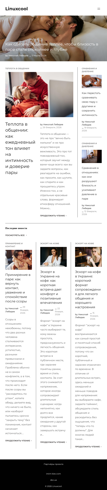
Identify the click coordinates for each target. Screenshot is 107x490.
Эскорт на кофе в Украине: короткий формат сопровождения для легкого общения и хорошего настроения (88, 289)
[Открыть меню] (99, 9)
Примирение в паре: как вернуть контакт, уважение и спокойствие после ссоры (18, 288)
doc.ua (53, 480)
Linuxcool (16, 8)
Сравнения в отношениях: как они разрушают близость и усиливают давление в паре (90, 183)
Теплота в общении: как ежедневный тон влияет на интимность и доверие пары (20, 148)
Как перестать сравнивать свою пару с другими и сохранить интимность (91, 104)
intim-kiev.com (53, 473)
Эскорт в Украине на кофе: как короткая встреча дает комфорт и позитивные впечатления (51, 287)
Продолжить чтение (52, 215)
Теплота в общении (17, 68)
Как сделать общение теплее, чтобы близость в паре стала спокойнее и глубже (51, 47)
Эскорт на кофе (49, 243)
